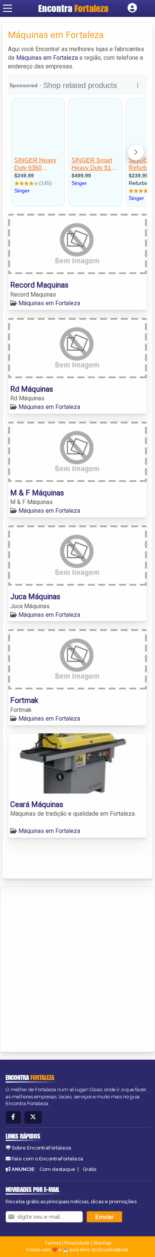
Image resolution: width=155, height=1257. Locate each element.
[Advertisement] (77, 968)
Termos (52, 1243)
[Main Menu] (7, 8)
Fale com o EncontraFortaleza (47, 1159)
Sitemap (102, 1243)
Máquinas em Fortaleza (47, 57)
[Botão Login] (132, 8)
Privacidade (77, 1243)
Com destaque (57, 1169)
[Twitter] (33, 1117)
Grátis (89, 1169)
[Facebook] (13, 1117)
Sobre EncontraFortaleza (41, 1148)
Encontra (73, 8)
